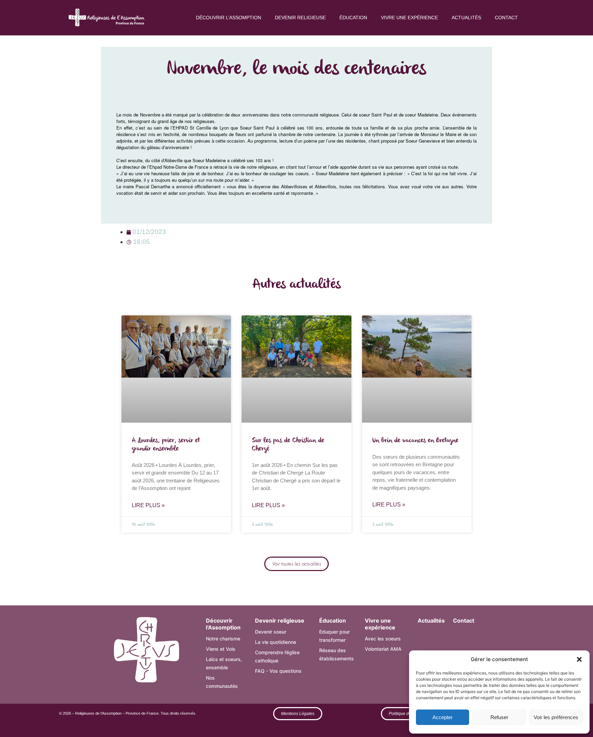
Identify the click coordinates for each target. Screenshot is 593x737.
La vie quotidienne (275, 642)
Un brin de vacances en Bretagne (415, 440)
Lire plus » (148, 505)
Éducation (353, 17)
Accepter (442, 717)
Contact (506, 17)
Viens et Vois (220, 649)
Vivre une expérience (409, 17)
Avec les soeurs (383, 638)
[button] (579, 659)
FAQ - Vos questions (278, 671)
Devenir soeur (270, 632)
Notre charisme (223, 638)
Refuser (499, 717)
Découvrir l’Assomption (228, 17)
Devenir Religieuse (300, 17)
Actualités (466, 17)
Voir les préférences (556, 717)
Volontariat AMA (383, 649)
